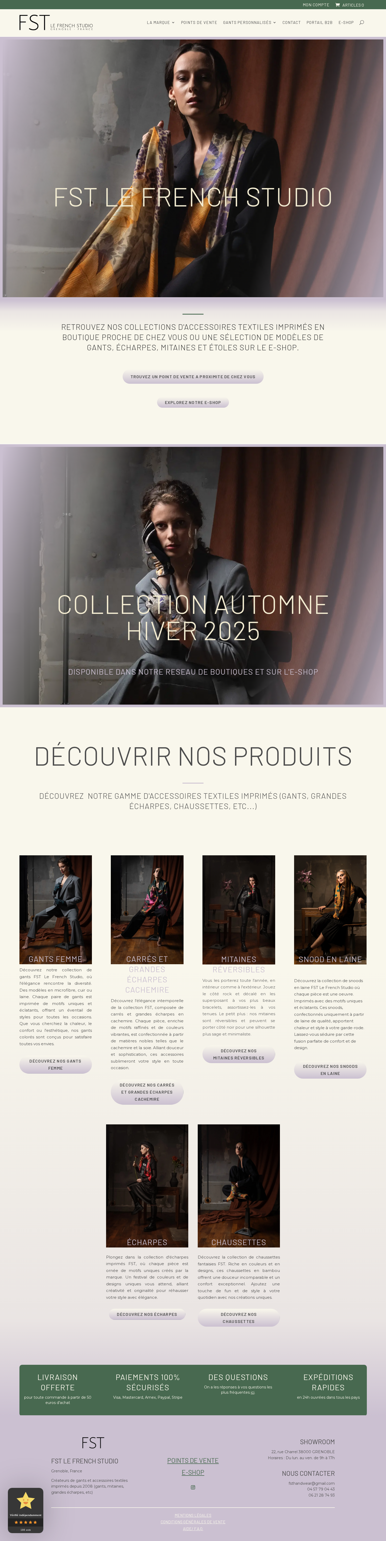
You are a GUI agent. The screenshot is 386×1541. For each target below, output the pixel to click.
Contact (292, 22)
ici (252, 1392)
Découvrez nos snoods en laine (330, 1070)
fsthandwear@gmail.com (312, 1483)
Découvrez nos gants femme (55, 1064)
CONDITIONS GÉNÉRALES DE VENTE (193, 1521)
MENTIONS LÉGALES (193, 1515)
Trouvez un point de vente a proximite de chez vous (193, 376)
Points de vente (199, 22)
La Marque (158, 22)
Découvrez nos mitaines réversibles (239, 1054)
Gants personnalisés (247, 22)
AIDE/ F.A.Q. (193, 1528)
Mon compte (316, 5)
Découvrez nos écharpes (147, 1314)
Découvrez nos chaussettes (239, 1318)
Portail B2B (320, 22)
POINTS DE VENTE (193, 1460)
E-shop (346, 22)
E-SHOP (304, 671)
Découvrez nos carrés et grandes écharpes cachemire (147, 1092)
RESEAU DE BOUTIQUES (209, 671)
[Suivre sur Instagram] (193, 1487)
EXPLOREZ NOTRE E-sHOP (193, 402)
